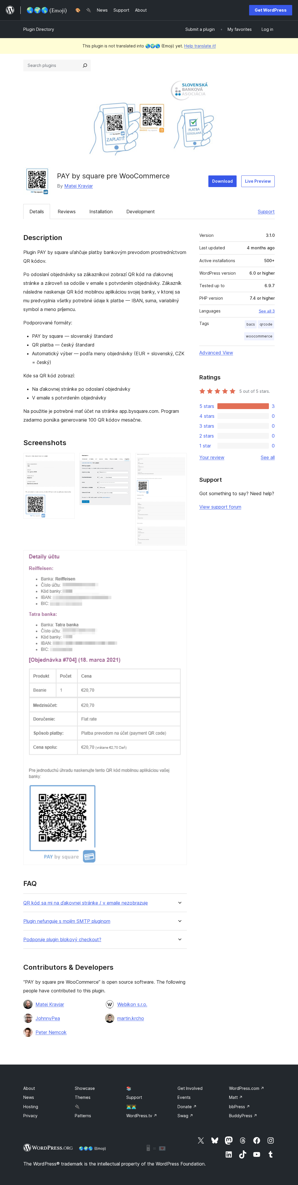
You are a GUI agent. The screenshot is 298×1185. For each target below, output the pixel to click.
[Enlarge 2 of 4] (123, 461)
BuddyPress (243, 1115)
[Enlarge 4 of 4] (179, 558)
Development (140, 211)
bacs (250, 324)
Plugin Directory (38, 29)
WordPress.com (246, 1088)
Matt (236, 1097)
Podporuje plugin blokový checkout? (62, 939)
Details (36, 211)
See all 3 (267, 311)
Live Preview (258, 181)
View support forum (220, 507)
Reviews (67, 211)
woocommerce (259, 336)
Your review (211, 457)
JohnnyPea (48, 1018)
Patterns (83, 1115)
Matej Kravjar (78, 186)
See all (268, 457)
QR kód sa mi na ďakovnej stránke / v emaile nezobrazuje (85, 903)
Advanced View (216, 353)
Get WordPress (271, 10)
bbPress (239, 1106)
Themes (83, 1097)
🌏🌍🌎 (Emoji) (92, 1148)
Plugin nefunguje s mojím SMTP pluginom (66, 921)
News (28, 1097)
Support (266, 211)
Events (184, 1097)
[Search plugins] (85, 65)
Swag (185, 1115)
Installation (101, 211)
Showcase (85, 1088)
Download (222, 181)
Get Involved (190, 1088)
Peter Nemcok (51, 1032)
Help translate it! (200, 45)
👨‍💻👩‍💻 (131, 1106)
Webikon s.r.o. (132, 1004)
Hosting (30, 1106)
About (29, 1088)
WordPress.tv (141, 1115)
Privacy (30, 1115)
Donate (187, 1106)
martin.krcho (130, 1018)
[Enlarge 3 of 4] (179, 461)
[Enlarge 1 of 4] (67, 461)
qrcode (266, 324)
